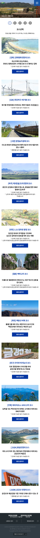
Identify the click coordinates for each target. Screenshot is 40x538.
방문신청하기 (20, 71)
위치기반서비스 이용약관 (16, 517)
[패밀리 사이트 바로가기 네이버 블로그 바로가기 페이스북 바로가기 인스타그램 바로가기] (20, 534)
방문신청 (4, 16)
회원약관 (28, 517)
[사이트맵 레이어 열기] (37, 3)
